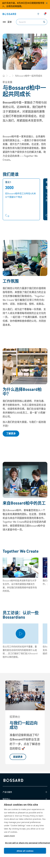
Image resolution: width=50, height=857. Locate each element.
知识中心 (6, 799)
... (10, 75)
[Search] (44, 22)
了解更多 (11, 433)
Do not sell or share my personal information (24, 842)
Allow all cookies (25, 850)
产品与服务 (7, 792)
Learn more (9, 835)
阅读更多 (18, 756)
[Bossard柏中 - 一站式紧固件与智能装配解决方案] (4, 76)
